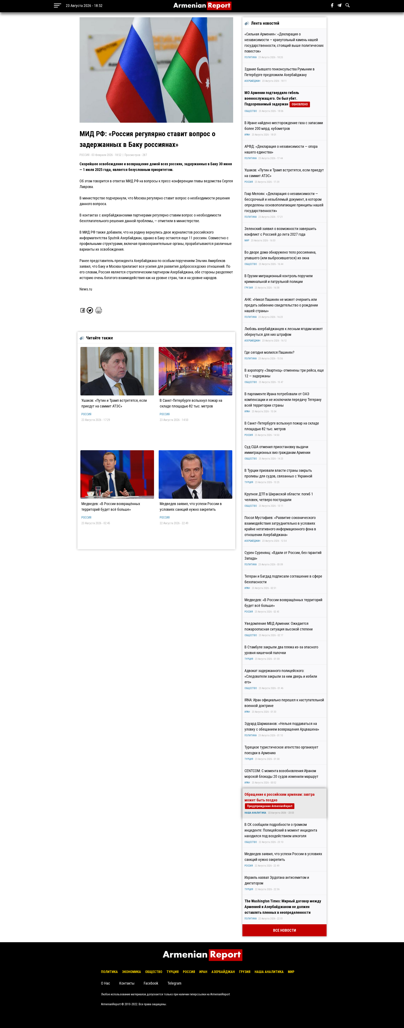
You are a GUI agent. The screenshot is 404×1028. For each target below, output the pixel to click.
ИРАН (247, 134)
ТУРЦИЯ (249, 482)
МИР (247, 240)
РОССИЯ (86, 414)
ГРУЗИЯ (249, 287)
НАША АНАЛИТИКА (255, 812)
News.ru (86, 289)
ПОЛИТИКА (250, 57)
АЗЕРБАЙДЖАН (252, 80)
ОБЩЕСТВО (251, 111)
